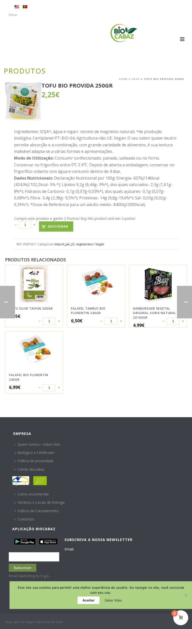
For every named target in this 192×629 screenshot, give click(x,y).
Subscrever (23, 568)
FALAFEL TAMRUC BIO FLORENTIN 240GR (88, 310)
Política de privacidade (36, 460)
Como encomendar (33, 494)
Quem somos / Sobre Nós (39, 444)
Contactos (26, 519)
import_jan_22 (64, 244)
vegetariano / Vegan (90, 244)
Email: (69, 549)
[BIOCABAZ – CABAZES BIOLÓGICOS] (124, 33)
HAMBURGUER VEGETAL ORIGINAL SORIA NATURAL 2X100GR (154, 313)
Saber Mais (113, 600)
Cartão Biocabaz (31, 469)
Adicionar (58, 226)
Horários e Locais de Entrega (41, 502)
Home (123, 79)
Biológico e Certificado (36, 452)
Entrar (13, 15)
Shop (136, 79)
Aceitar (88, 600)
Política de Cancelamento (38, 510)
